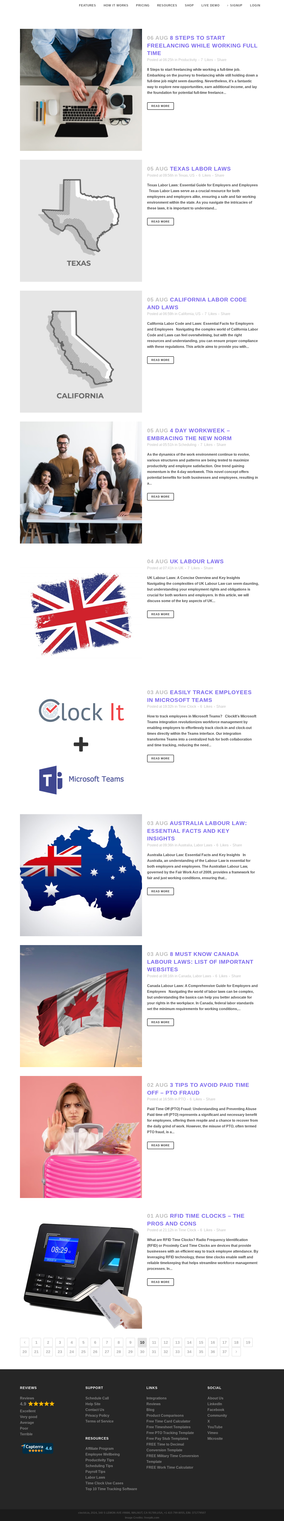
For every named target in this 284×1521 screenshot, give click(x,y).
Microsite (215, 1438)
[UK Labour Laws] (81, 613)
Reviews (27, 1398)
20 (24, 1352)
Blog (150, 1410)
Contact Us (94, 1410)
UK (180, 568)
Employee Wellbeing (102, 1454)
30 (142, 1352)
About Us (215, 1398)
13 (177, 1342)
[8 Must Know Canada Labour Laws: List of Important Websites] (81, 1006)
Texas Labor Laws (200, 168)
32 (166, 1352)
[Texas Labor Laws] (81, 221)
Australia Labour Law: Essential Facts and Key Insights (197, 830)
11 (154, 1342)
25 (83, 1352)
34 (189, 1352)
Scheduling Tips (99, 1466)
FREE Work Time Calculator (169, 1467)
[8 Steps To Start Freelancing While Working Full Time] (81, 90)
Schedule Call (97, 1398)
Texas (183, 175)
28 (118, 1352)
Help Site (93, 1404)
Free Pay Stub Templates (167, 1438)
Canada (184, 976)
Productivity (187, 60)
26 (95, 1352)
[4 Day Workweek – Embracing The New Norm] (81, 483)
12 (166, 1342)
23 (60, 1352)
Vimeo (212, 1433)
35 (201, 1352)
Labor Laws (203, 845)
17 (224, 1342)
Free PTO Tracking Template (170, 1433)
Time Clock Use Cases (104, 1483)
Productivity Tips (99, 1460)
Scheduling (187, 445)
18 (236, 1342)
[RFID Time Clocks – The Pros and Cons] (81, 1268)
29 (130, 1352)
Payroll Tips (95, 1472)
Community (217, 1415)
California (186, 314)
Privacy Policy (97, 1415)
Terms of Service (99, 1421)
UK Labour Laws (197, 561)
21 (36, 1352)
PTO (182, 1099)
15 (201, 1342)
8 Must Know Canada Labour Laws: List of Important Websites (200, 961)
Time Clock (187, 706)
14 (189, 1342)
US (192, 175)
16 (213, 1342)
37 (224, 1352)
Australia (185, 845)
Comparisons (172, 1415)
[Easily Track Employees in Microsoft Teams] (81, 744)
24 (71, 1352)
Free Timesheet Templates (168, 1427)
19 (248, 1342)
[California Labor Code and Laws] (81, 352)
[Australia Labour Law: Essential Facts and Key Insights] (81, 875)
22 (48, 1352)
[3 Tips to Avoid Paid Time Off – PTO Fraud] (81, 1137)
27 (107, 1352)
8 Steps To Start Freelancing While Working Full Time (202, 45)
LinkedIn (214, 1404)
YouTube (215, 1427)
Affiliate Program (99, 1448)
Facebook (215, 1410)
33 (177, 1352)
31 (154, 1352)
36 (213, 1352)
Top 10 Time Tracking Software (111, 1489)
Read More (160, 106)
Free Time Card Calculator (168, 1421)
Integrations (156, 1398)
